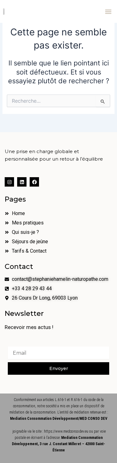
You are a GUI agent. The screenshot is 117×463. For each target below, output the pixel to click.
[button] (108, 11)
